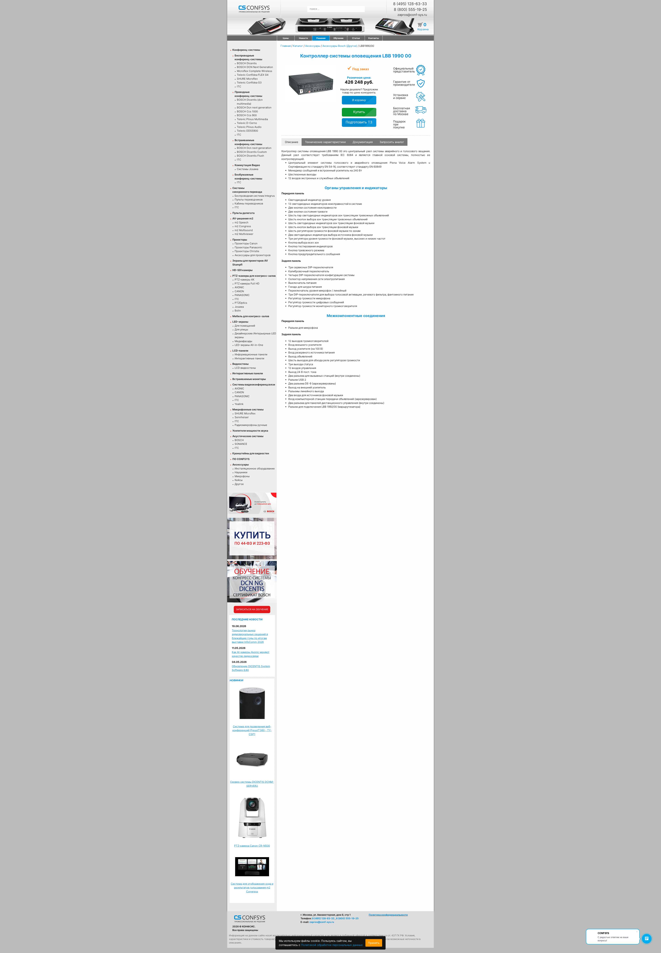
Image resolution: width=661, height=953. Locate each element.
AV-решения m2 (242, 218)
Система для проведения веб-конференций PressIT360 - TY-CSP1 (252, 730)
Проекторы (239, 239)
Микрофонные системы (248, 409)
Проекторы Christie (247, 251)
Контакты (373, 38)
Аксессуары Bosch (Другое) (339, 45)
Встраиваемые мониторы (249, 379)
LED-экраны (240, 321)
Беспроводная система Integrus (255, 195)
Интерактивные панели (249, 358)
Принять (374, 943)
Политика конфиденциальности (388, 914)
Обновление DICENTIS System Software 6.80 (251, 668)
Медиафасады (243, 341)
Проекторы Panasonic (248, 247)
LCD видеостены (245, 367)
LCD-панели (240, 350)
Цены (286, 38)
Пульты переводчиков (249, 199)
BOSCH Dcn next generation (254, 107)
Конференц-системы (246, 49)
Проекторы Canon (246, 243)
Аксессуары (240, 464)
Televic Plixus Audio (249, 127)
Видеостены (240, 364)
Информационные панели (251, 354)
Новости (303, 38)
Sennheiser (242, 417)
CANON (239, 291)
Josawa (239, 306)
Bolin (238, 310)
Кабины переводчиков (249, 203)
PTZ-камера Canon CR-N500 (252, 845)
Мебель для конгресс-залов (250, 316)
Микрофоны (242, 476)
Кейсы (239, 480)
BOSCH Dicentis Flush (250, 155)
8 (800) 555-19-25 (410, 9)
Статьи (356, 38)
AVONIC (239, 287)
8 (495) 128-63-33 (410, 4)
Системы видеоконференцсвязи (253, 384)
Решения (321, 38)
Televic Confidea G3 (249, 82)
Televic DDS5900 (247, 130)
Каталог (298, 45)
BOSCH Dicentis (247, 63)
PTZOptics (241, 302)
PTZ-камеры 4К (244, 279)
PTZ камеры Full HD (247, 283)
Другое (239, 484)
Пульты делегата (243, 213)
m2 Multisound (244, 230)
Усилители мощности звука (250, 430)
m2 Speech (241, 222)
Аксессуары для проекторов (252, 255)
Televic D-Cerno (247, 123)
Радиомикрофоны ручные (251, 425)
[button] (333, 67)
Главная (286, 45)
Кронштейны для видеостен (250, 453)
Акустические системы (247, 436)
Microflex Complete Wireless (254, 71)
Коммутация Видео (247, 165)
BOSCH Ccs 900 (247, 115)
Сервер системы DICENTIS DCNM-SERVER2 (252, 783)
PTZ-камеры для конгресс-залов (254, 275)
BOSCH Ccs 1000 (247, 111)
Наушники (241, 472)
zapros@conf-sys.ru (412, 15)
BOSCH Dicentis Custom (252, 151)
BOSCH (239, 440)
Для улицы (241, 329)
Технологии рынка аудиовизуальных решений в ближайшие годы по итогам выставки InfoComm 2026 (250, 636)
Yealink (239, 404)
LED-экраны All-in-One (249, 345)
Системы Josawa (247, 169)
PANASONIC (242, 295)
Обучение (338, 38)
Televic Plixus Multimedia (252, 119)
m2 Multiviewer (244, 234)
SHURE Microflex (247, 78)
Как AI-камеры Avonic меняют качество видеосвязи (250, 654)
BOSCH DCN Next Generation (255, 67)
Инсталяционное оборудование (255, 468)
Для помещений (245, 325)
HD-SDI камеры (242, 270)
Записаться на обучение (252, 609)
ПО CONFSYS (241, 459)
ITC (239, 86)
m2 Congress (243, 226)
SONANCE (241, 444)
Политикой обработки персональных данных (332, 945)
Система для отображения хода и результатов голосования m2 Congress (252, 887)
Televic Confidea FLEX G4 (253, 74)
